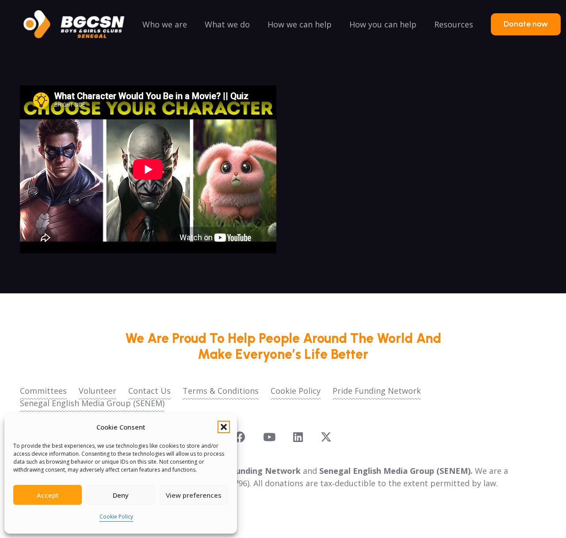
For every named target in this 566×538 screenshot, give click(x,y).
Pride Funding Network (377, 390)
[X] (326, 437)
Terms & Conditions (221, 390)
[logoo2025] (80, 24)
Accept (48, 495)
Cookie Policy (116, 516)
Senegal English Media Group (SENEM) (92, 403)
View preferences (194, 495)
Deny (121, 495)
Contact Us (149, 390)
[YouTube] (269, 436)
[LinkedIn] (298, 436)
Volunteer (97, 390)
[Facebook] (239, 436)
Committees (43, 390)
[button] (223, 427)
